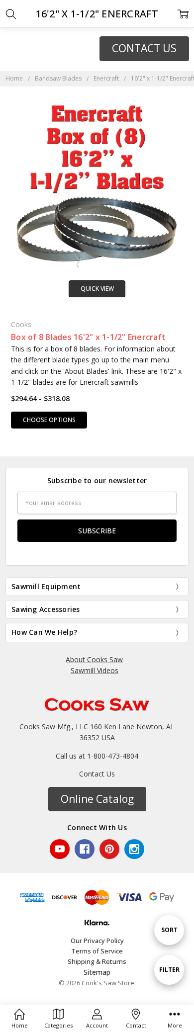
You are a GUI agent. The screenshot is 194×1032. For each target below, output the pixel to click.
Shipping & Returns (97, 961)
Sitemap (97, 972)
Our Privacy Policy (97, 940)
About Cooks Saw (94, 659)
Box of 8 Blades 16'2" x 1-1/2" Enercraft (88, 337)
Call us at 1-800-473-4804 (97, 756)
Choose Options (49, 420)
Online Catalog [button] (97, 799)
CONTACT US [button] (144, 48)
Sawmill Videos (94, 670)
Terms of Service (97, 950)
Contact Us (97, 773)
